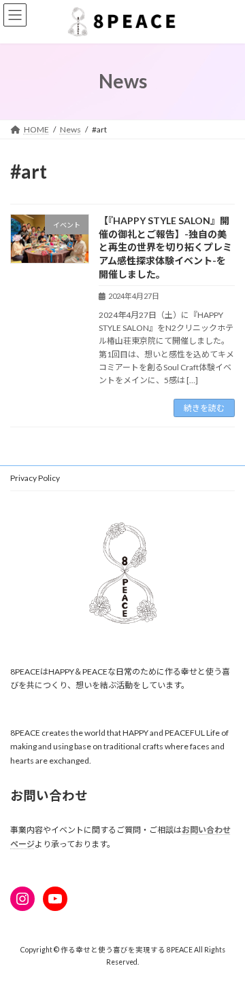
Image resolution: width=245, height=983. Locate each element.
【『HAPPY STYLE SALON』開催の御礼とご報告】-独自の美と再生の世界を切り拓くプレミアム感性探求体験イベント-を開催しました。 (165, 247)
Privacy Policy (35, 478)
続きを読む (204, 408)
